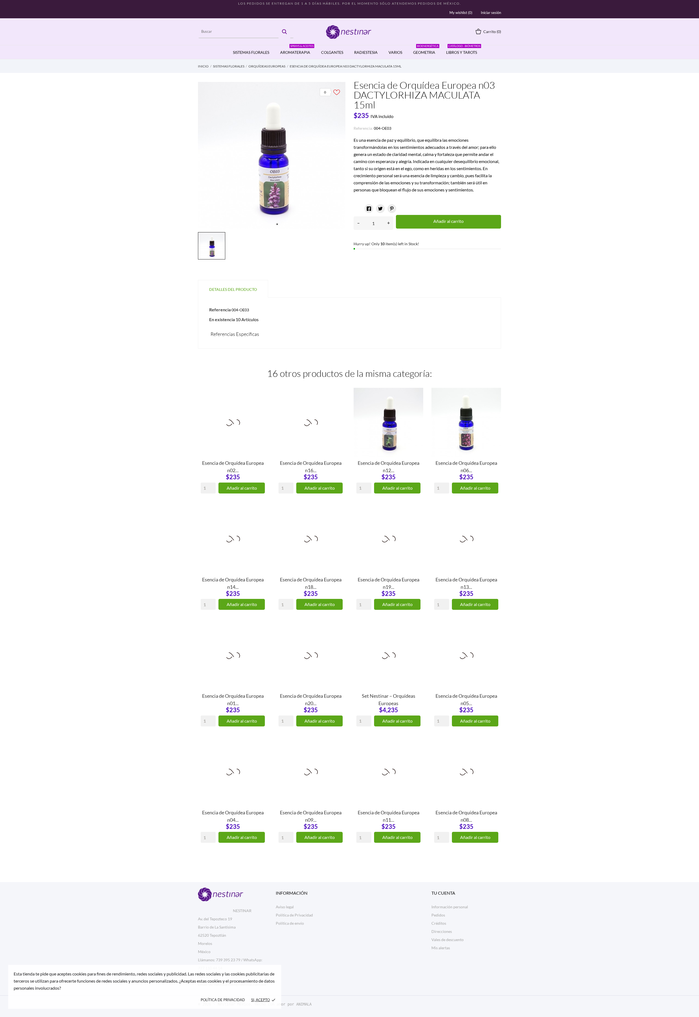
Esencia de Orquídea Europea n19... (388, 583)
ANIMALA (304, 1004)
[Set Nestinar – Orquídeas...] (415, 641)
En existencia (222, 319)
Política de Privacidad (294, 915)
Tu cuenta (443, 892)
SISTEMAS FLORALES (251, 52)
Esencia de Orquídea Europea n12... (388, 466)
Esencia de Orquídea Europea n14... (233, 583)
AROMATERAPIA (296, 50)
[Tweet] (380, 208)
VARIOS (395, 52)
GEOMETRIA (426, 50)
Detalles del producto (233, 289)
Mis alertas (440, 947)
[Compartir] (369, 208)
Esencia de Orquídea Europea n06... (466, 466)
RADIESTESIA (366, 52)
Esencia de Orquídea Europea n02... (233, 466)
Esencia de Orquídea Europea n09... (311, 815)
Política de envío (290, 923)
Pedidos (438, 915)
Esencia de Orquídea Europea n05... (466, 699)
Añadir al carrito (448, 221)
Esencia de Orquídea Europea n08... (466, 815)
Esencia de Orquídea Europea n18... (311, 583)
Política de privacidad (223, 1000)
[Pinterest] (391, 208)
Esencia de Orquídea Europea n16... (311, 466)
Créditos (438, 923)
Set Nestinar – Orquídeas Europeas (388, 699)
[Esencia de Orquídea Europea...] (259, 408)
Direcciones (441, 931)
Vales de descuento (447, 939)
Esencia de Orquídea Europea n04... (233, 815)
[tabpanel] (271, 155)
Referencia (220, 309)
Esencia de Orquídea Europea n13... (466, 583)
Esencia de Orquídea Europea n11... (388, 815)
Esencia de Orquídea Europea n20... (311, 699)
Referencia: (363, 128)
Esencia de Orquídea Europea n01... (233, 699)
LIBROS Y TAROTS (463, 50)
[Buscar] (284, 31)
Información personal (449, 906)
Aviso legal (285, 906)
